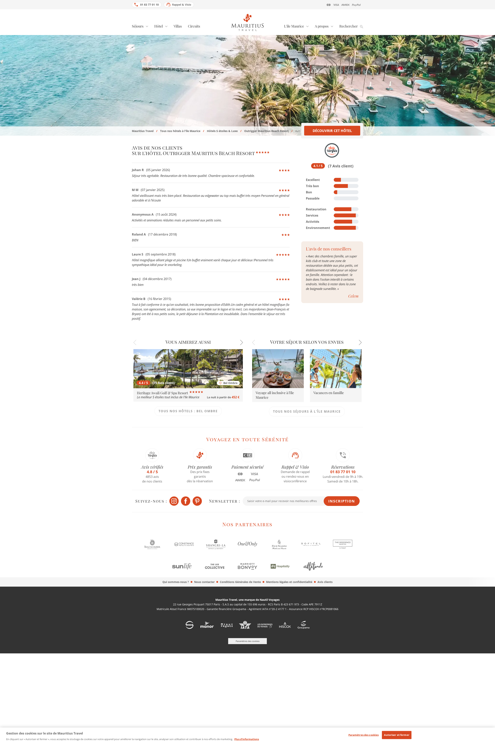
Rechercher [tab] (348, 26)
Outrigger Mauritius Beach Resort (266, 131)
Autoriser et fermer (396, 735)
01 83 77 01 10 (149, 4)
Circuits (194, 26)
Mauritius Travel (143, 131)
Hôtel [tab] (158, 26)
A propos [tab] (322, 26)
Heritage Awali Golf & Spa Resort (163, 393)
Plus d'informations (246, 739)
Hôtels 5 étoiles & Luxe (222, 131)
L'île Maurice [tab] (294, 26)
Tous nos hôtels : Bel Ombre (188, 411)
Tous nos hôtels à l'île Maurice (180, 131)
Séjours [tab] (137, 26)
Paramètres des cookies (363, 735)
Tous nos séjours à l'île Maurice (307, 411)
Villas (178, 26)
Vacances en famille (328, 392)
